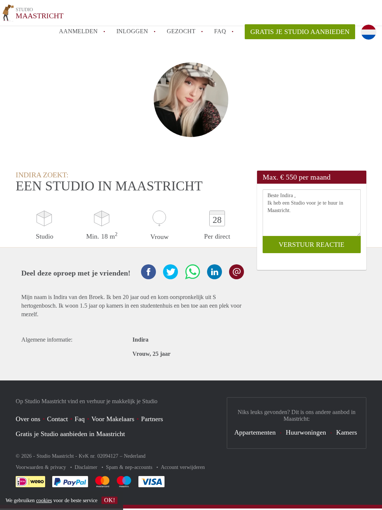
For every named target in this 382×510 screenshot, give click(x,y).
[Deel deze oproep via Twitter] (170, 271)
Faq (80, 419)
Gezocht (181, 31)
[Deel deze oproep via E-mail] (236, 271)
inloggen (132, 31)
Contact (57, 419)
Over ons (28, 419)
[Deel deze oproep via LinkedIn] (214, 271)
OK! (109, 500)
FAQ (220, 31)
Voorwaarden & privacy (42, 467)
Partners (152, 419)
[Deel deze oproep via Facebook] (148, 271)
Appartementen (255, 432)
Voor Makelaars (112, 419)
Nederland (134, 456)
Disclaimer (87, 467)
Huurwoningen (306, 432)
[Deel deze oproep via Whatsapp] (192, 271)
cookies (44, 500)
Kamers (346, 432)
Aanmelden (78, 31)
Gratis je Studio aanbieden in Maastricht (70, 434)
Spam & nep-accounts (130, 467)
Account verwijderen (183, 467)
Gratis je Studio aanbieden (300, 31)
